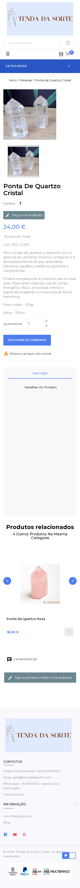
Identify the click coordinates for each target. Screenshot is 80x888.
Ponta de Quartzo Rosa (26, 619)
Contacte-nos (13, 794)
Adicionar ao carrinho (27, 340)
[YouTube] (15, 834)
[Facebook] (5, 834)
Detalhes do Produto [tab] (41, 387)
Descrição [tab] (40, 373)
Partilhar (20, 203)
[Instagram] (24, 834)
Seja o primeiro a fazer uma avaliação (43, 678)
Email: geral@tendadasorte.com (27, 777)
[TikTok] (33, 834)
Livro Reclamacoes (17, 816)
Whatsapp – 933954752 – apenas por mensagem (31, 786)
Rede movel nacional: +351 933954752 (31, 771)
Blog (6, 822)
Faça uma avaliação (26, 215)
